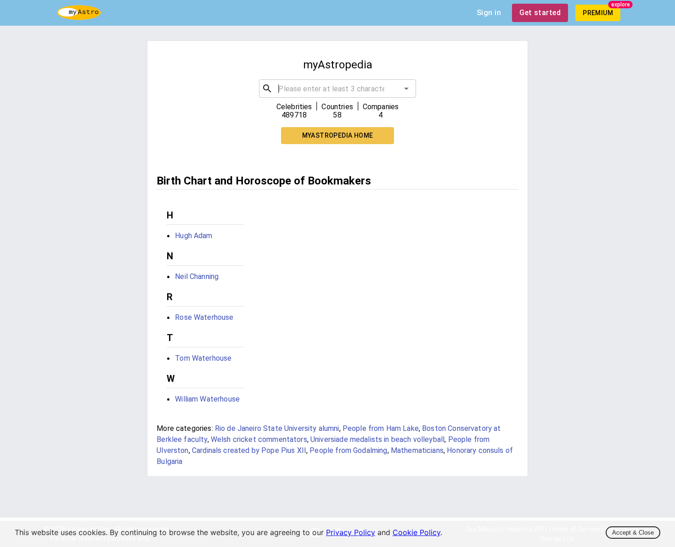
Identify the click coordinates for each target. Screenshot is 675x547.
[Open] (406, 88)
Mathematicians (417, 450)
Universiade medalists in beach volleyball (377, 439)
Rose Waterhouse (204, 317)
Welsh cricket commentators (259, 439)
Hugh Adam (193, 235)
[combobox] (337, 88)
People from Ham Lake (381, 428)
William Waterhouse (207, 399)
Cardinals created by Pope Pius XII (249, 450)
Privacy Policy (350, 532)
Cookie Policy (416, 532)
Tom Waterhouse (203, 358)
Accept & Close (633, 532)
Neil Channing (197, 276)
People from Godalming (348, 450)
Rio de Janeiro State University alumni (277, 428)
